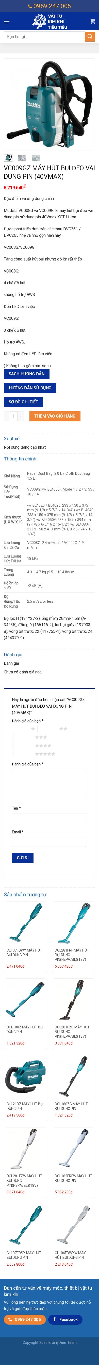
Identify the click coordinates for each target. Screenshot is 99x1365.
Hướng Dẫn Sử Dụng (30, 388)
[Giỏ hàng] (92, 21)
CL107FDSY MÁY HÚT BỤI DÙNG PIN (24, 1255)
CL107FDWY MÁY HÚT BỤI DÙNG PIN (24, 952)
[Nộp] (90, 37)
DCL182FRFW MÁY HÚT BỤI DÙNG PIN (73, 1178)
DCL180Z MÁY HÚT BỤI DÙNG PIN (25, 1029)
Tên (16, 808)
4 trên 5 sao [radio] (24, 745)
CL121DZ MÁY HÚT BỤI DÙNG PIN (25, 1106)
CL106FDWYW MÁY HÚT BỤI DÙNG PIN (70, 1255)
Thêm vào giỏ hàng (55, 416)
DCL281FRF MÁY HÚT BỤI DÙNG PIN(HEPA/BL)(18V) (72, 955)
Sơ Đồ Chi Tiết (23, 402)
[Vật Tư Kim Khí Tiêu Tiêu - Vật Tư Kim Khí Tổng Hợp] (49, 21)
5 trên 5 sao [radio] (24, 754)
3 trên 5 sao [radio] (24, 737)
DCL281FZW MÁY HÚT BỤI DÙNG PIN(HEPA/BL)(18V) (24, 1180)
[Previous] (11, 104)
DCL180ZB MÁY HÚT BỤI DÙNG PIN (71, 1106)
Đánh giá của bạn (27, 721)
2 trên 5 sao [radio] (48, 729)
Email (18, 832)
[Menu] (7, 21)
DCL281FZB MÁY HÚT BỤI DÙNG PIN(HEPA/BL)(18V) (72, 1031)
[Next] (87, 104)
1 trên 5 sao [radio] (20, 729)
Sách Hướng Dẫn (27, 374)
